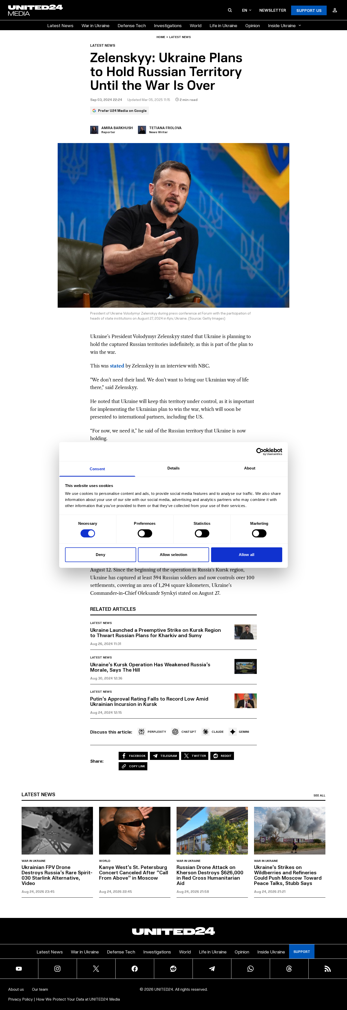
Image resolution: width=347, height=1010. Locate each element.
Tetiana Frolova (165, 127)
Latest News (60, 25)
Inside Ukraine (282, 25)
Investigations (168, 25)
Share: (97, 761)
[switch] (145, 533)
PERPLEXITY (157, 731)
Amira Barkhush (117, 127)
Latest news (180, 37)
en (244, 10)
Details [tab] (173, 468)
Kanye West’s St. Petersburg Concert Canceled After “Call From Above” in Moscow (133, 872)
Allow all (246, 554)
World (195, 25)
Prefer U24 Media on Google (122, 110)
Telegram (168, 756)
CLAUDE (218, 731)
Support (301, 951)
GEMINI (244, 731)
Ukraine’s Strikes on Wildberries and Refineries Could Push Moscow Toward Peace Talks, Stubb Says (288, 874)
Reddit (226, 756)
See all (319, 795)
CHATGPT (188, 731)
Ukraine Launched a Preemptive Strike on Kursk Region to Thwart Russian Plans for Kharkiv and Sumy (155, 632)
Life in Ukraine (223, 25)
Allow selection (173, 554)
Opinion (252, 25)
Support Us (309, 10)
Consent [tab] (97, 469)
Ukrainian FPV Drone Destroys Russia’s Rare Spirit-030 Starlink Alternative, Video (57, 874)
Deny (100, 554)
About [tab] (249, 468)
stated (117, 366)
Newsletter (272, 10)
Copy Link (137, 766)
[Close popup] (341, 978)
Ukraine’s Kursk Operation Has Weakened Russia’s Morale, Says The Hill (150, 667)
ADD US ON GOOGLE (261, 991)
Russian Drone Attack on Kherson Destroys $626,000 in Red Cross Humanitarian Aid (210, 874)
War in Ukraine (95, 25)
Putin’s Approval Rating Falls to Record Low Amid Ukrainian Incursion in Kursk (149, 701)
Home (160, 37)
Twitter (199, 756)
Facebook (137, 756)
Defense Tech (132, 25)
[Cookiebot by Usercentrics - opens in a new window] (260, 451)
